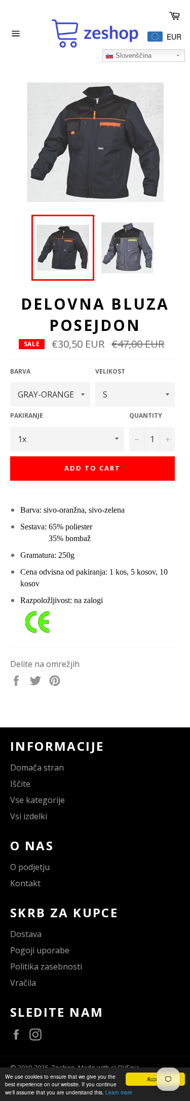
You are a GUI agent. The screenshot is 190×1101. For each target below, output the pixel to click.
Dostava (26, 934)
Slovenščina (132, 55)
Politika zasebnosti (46, 966)
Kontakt (25, 883)
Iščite (20, 783)
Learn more (118, 1092)
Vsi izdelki (28, 816)
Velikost (110, 372)
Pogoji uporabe (39, 950)
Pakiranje (26, 416)
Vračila (23, 982)
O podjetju (30, 867)
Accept (155, 1079)
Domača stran (37, 767)
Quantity (145, 416)
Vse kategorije (37, 800)
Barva (20, 372)
